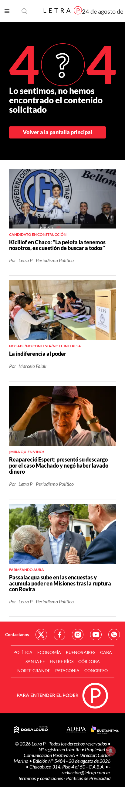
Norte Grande (33, 670)
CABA (106, 652)
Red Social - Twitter (41, 634)
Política (22, 652)
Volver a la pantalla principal (57, 132)
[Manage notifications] (111, 751)
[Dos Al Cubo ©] (31, 730)
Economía (49, 652)
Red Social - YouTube (95, 634)
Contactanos (17, 634)
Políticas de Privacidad (88, 778)
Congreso (96, 670)
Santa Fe (35, 661)
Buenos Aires (80, 652)
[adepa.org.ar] (76, 729)
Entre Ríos (61, 661)
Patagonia (67, 670)
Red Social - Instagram (77, 634)
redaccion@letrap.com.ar (86, 772)
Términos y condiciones (41, 778)
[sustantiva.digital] (105, 730)
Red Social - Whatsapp (114, 634)
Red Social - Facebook (59, 634)
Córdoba (89, 661)
